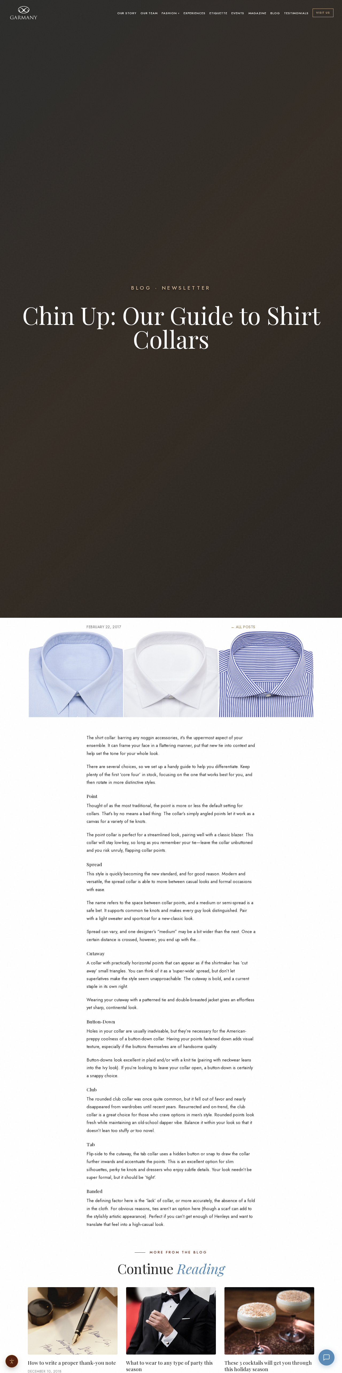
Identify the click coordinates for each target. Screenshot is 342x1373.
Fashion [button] (169, 13)
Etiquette (218, 13)
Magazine (257, 13)
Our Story (127, 13)
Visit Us (323, 12)
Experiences (194, 13)
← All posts (243, 627)
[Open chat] (326, 1357)
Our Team (149, 13)
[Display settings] (11, 1361)
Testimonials (296, 13)
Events (237, 13)
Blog (275, 13)
